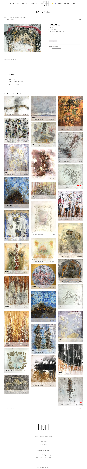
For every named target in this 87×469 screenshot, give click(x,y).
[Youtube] (45, 456)
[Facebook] (37, 456)
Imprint (39, 450)
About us (12, 3)
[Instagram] (50, 456)
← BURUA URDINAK (9, 19)
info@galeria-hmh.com (43, 446)
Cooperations (33, 3)
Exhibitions (66, 3)
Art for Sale (7, 17)
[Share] (50, 53)
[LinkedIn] (41, 456)
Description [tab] (9, 69)
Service (60, 3)
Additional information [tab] (23, 69)
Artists (18, 3)
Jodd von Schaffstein (15, 17)
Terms (42, 450)
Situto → (81, 19)
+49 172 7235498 (43, 444)
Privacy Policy (46, 450)
